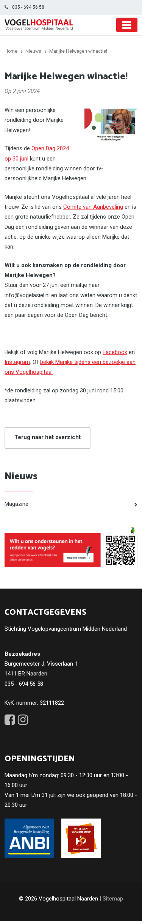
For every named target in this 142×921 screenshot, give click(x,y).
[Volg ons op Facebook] (10, 720)
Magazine (16, 504)
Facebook (115, 352)
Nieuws (21, 476)
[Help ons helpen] (71, 547)
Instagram (17, 362)
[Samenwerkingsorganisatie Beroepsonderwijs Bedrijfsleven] (81, 838)
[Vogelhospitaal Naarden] (39, 24)
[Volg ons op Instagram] (23, 720)
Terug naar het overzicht (47, 437)
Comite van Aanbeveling (93, 206)
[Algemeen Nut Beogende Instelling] (29, 838)
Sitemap (113, 898)
